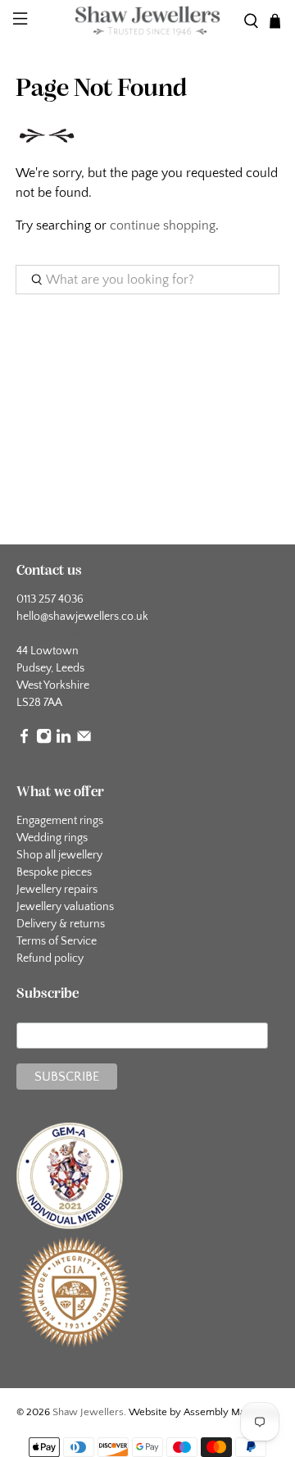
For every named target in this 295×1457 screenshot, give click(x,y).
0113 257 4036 (50, 599)
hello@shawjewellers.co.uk (82, 616)
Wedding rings (52, 838)
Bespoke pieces (54, 872)
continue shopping (163, 225)
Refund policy (50, 958)
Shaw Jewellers (88, 1412)
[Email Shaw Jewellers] (84, 740)
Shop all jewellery (59, 855)
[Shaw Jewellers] (147, 21)
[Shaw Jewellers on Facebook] (24, 740)
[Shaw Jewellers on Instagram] (44, 740)
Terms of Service (56, 941)
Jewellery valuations (65, 906)
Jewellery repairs (57, 889)
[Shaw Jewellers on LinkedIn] (63, 740)
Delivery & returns (60, 924)
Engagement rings (59, 820)
